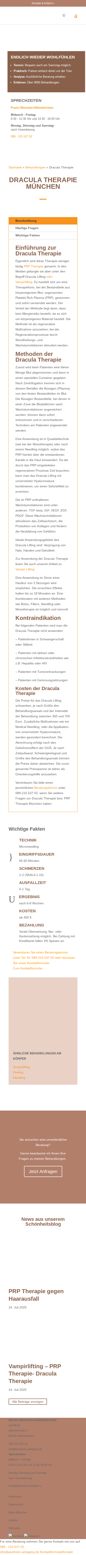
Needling (19, 1077)
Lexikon (13, 1520)
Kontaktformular (50, 1552)
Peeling (18, 1072)
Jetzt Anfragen (43, 1171)
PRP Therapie (33, 266)
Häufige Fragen (27, 228)
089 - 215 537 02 (21, 136)
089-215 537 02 (43, 957)
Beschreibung (26, 220)
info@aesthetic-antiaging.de (25, 1449)
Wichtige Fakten (27, 235)
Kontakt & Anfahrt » (43, 3)
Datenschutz (16, 1504)
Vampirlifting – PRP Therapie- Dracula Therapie (35, 1374)
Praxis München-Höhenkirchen (32, 107)
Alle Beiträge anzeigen (27, 1401)
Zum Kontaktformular (28, 968)
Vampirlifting (21, 1067)
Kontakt (67, 1552)
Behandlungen (35, 167)
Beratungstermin (45, 787)
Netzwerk (14, 1528)
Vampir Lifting (24, 569)
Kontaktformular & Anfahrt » (25, 1485)
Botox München (18, 1512)
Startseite (15, 167)
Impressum (15, 1496)
